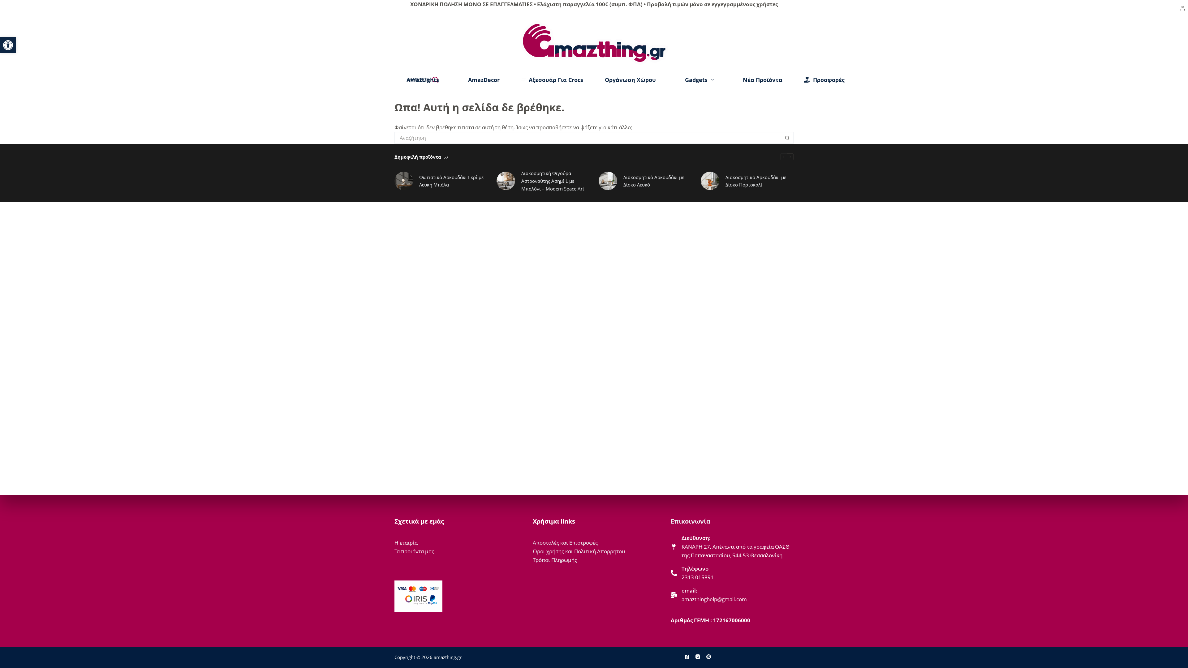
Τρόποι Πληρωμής (555, 559)
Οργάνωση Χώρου (630, 80)
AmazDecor (484, 80)
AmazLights (423, 80)
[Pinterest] (708, 656)
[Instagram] (697, 656)
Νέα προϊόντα (762, 80)
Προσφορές (829, 80)
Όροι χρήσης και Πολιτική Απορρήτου (579, 551)
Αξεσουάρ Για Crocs (556, 80)
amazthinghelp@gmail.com (714, 599)
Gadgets (696, 80)
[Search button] (787, 138)
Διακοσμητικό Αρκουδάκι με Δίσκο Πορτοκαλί (755, 181)
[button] (8, 45)
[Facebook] (687, 656)
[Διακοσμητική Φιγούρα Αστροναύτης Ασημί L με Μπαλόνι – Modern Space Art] (506, 181)
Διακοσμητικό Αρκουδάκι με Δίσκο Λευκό (653, 181)
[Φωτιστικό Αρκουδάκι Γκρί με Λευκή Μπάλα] (403, 181)
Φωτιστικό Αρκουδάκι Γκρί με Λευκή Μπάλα (451, 181)
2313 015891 (698, 577)
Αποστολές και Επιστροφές (565, 542)
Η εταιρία (406, 542)
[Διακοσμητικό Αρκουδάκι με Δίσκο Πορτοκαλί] (710, 181)
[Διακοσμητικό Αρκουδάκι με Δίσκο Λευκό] (608, 181)
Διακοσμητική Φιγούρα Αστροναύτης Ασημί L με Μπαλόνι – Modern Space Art (552, 181)
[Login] (1182, 8)
